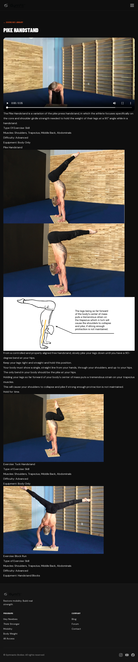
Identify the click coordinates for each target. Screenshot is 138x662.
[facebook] (133, 655)
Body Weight (10, 633)
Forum (75, 623)
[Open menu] (132, 5)
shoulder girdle (29, 118)
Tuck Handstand (25, 464)
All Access (8, 638)
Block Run (21, 556)
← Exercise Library (13, 22)
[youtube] (127, 655)
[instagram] (121, 655)
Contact (76, 628)
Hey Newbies (10, 619)
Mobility (7, 628)
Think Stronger (11, 623)
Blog (74, 619)
